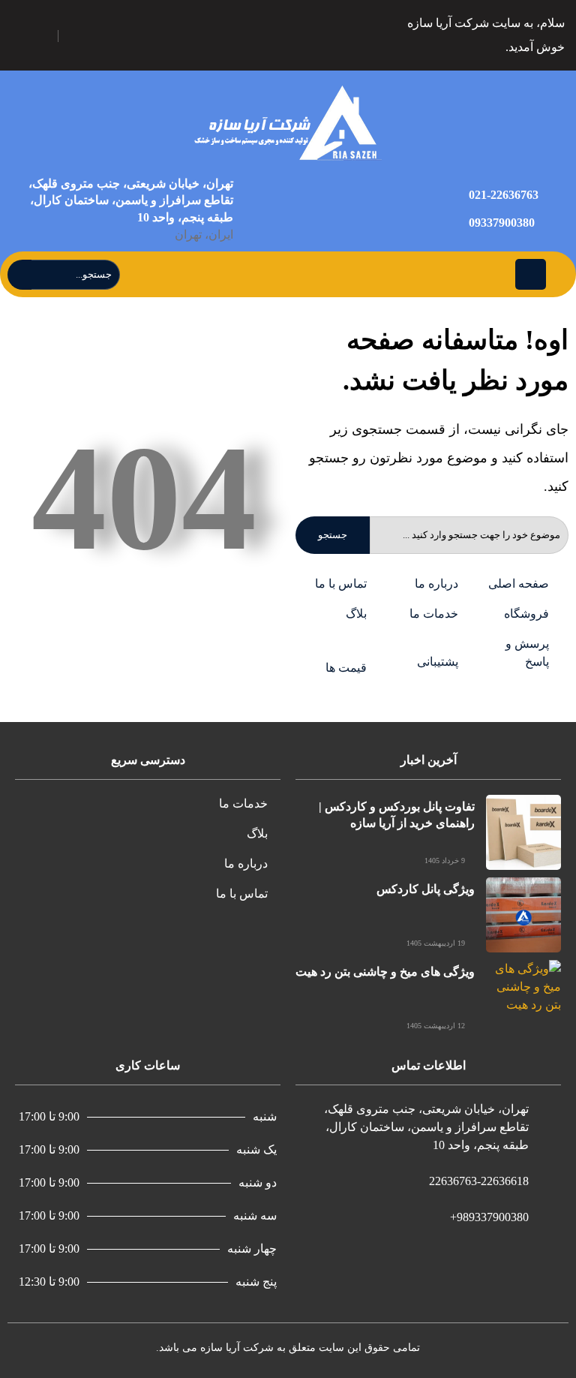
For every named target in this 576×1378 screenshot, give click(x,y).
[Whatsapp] (79, 36)
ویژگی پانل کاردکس (425, 889)
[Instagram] (150, 36)
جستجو (332, 534)
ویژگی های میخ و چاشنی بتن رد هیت (385, 971)
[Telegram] (114, 36)
